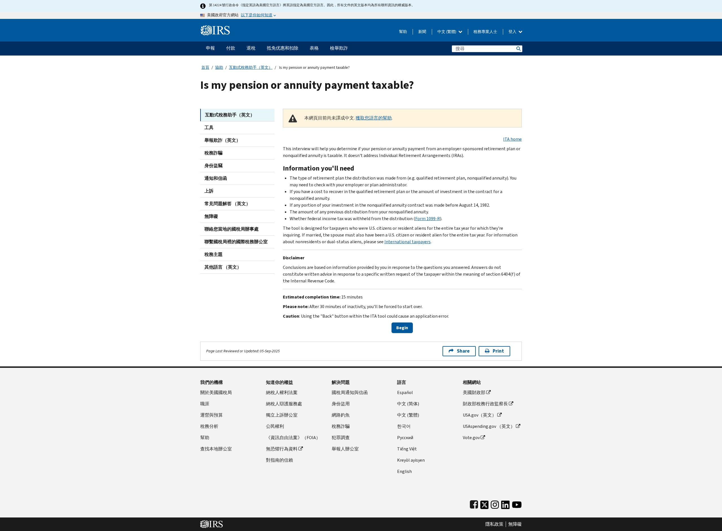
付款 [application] (230, 48)
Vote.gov (471, 438)
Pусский (405, 438)
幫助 (403, 31)
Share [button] (463, 351)
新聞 (422, 31)
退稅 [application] (251, 48)
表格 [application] (314, 48)
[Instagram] (495, 503)
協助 (219, 67)
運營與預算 (211, 415)
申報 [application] (210, 48)
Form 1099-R (427, 219)
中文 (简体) (408, 404)
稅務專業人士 (485, 31)
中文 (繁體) (447, 31)
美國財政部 (474, 392)
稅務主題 (213, 254)
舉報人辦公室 (345, 449)
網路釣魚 (341, 415)
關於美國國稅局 (216, 392)
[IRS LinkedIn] (505, 503)
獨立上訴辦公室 (282, 415)
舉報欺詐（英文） (222, 140)
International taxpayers (407, 242)
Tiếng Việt (407, 449)
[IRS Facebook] (474, 503)
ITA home (512, 139)
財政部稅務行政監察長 (485, 404)
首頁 (205, 67)
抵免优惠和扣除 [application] (282, 48)
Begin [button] (402, 328)
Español (405, 392)
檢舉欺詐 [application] (339, 48)
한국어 (404, 426)
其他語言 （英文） (222, 267)
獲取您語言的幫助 (374, 118)
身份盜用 (341, 404)
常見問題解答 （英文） (227, 204)
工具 (208, 127)
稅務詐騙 (213, 153)
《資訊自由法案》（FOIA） (293, 438)
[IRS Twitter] (484, 503)
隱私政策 (494, 524)
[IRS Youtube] (517, 503)
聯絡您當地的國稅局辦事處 (231, 229)
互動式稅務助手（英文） (250, 67)
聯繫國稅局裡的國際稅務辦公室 (236, 242)
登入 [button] (513, 31)
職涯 (204, 404)
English (404, 471)
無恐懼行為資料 (282, 449)
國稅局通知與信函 (350, 392)
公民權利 (275, 426)
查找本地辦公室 (216, 449)
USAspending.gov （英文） (489, 426)
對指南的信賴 (279, 460)
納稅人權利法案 (282, 392)
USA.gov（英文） (479, 415)
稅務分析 (209, 426)
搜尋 (518, 48)
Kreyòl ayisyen (411, 460)
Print (498, 351)
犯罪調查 (341, 438)
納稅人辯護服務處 (284, 404)
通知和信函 (215, 178)
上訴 (208, 191)
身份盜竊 (213, 166)
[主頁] (215, 28)
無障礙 (211, 216)
